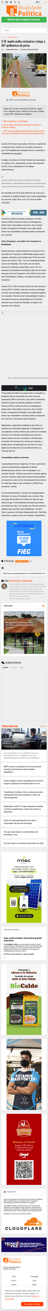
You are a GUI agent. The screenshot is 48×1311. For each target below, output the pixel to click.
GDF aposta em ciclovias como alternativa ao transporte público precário (19, 625)
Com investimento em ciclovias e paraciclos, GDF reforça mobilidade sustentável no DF (21, 646)
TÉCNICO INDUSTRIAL (9, 726)
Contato (13, 1285)
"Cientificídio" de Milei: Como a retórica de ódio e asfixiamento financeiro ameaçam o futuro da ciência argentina (23, 795)
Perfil (13, 1276)
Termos (13, 1281)
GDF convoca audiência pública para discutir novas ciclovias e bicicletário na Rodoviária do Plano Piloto (23, 132)
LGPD (34, 1281)
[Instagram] (2, 2)
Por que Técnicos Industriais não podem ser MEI (23, 843)
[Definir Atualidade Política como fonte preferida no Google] (21, 94)
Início (2, 37)
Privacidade (34, 1276)
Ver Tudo (42, 726)
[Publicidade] (23, 388)
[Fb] (15, 2)
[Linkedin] (7, 2)
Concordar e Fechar (32, 1304)
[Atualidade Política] (24, 15)
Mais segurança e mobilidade (16, 121)
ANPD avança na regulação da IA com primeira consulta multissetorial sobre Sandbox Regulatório (22, 769)
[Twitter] (11, 2)
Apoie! (34, 1285)
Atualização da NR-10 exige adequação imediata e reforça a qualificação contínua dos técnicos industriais (23, 809)
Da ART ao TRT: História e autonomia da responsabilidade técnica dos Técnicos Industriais (20, 741)
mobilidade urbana (12, 37)
